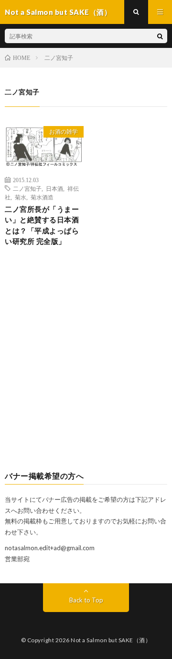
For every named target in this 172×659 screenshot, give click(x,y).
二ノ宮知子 (27, 188)
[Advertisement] (86, 366)
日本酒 (54, 188)
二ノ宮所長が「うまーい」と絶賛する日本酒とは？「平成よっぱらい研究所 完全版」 (42, 225)
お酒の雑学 (63, 131)
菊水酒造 (42, 197)
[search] (160, 36)
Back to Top (86, 600)
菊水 (20, 197)
